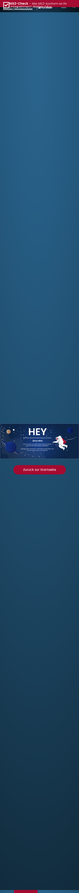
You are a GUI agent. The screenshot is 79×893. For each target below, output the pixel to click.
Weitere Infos (41, 6)
